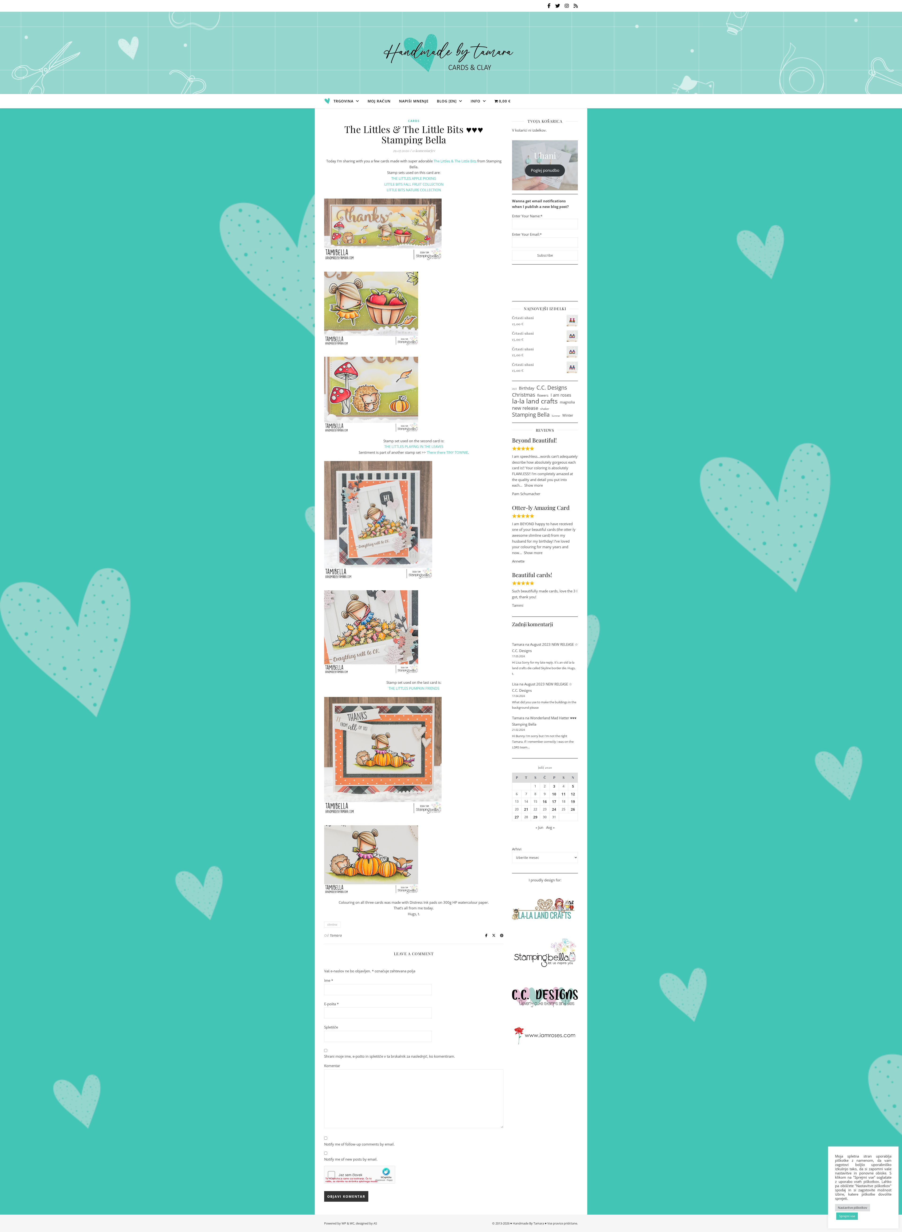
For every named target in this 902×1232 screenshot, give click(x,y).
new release (525, 408)
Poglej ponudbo (545, 170)
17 (554, 801)
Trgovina (344, 101)
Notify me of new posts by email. (350, 1159)
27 (517, 817)
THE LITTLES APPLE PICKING (413, 178)
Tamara (336, 935)
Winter (567, 415)
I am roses (561, 395)
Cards (414, 121)
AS (375, 1223)
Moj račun (379, 101)
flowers (542, 395)
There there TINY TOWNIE (447, 452)
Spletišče (331, 1027)
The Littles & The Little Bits (455, 161)
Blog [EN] (447, 101)
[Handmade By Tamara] (451, 53)
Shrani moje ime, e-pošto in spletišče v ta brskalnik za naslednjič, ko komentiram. (389, 1056)
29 (535, 817)
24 (554, 809)
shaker (544, 409)
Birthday (526, 388)
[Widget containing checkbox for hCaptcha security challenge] (359, 1175)
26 (573, 809)
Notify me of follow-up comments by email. (359, 1144)
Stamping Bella (531, 415)
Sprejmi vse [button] (847, 1216)
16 (545, 801)
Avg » (550, 827)
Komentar (332, 1065)
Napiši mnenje (413, 101)
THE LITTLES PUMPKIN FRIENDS (414, 688)
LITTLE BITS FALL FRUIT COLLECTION (413, 184)
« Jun (539, 827)
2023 (514, 388)
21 (526, 809)
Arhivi (516, 849)
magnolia (567, 402)
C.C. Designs (552, 388)
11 (563, 794)
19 (573, 801)
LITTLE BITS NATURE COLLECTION (414, 190)
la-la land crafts (535, 401)
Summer (556, 415)
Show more (533, 485)
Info (475, 101)
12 (573, 794)
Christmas (523, 395)
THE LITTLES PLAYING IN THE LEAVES (413, 446)
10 (554, 794)
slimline (332, 925)
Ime (328, 980)
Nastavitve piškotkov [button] (852, 1207)
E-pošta (331, 1003)
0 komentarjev (423, 150)
